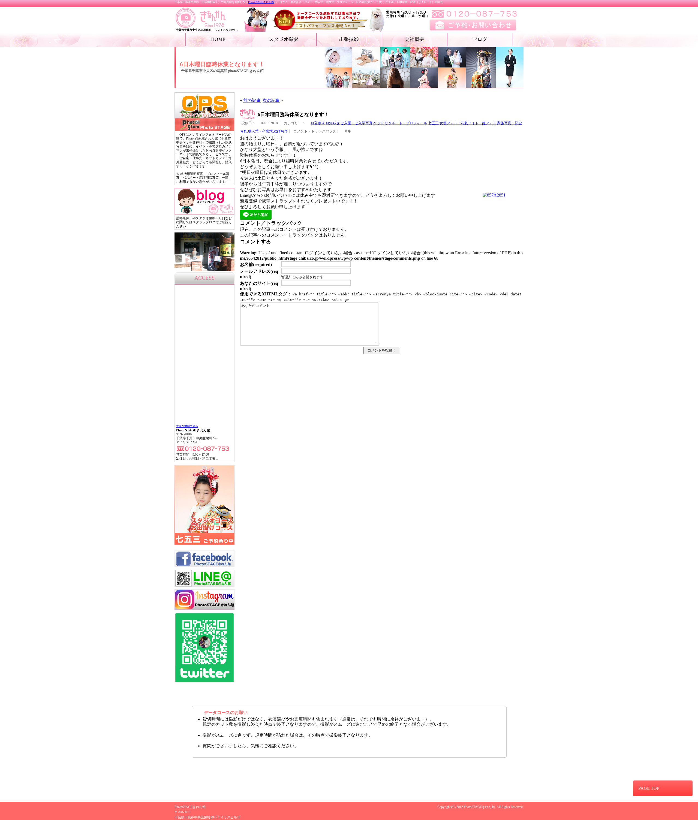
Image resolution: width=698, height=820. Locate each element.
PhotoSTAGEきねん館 (261, 2)
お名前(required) (256, 264)
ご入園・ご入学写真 (356, 123)
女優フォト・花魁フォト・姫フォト (468, 123)
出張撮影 (349, 39)
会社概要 (414, 39)
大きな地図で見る (187, 426)
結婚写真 (280, 131)
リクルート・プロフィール (406, 123)
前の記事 (252, 100)
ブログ (480, 39)
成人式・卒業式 (260, 131)
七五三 (433, 123)
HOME (218, 39)
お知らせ (333, 123)
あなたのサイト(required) (259, 286)
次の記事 (271, 100)
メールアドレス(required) (259, 274)
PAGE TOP (648, 788)
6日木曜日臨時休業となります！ (293, 114)
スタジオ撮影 (283, 39)
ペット (378, 123)
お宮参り (318, 123)
